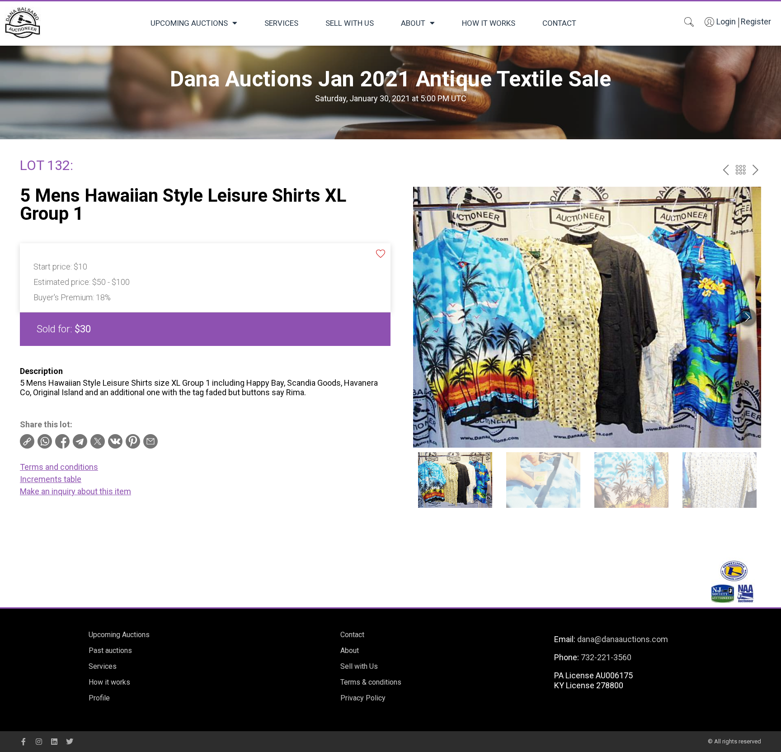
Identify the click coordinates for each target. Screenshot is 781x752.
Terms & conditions (370, 682)
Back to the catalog (740, 169)
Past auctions (110, 650)
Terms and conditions (59, 467)
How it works (488, 23)
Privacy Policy (363, 698)
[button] (748, 317)
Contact (559, 23)
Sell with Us (349, 23)
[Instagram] (38, 741)
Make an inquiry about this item (75, 491)
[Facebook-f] (23, 741)
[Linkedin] (54, 741)
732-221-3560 (606, 657)
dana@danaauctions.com (622, 639)
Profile (99, 698)
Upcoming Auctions (189, 23)
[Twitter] (69, 741)
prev (725, 169)
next (755, 169)
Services (281, 23)
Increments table (50, 479)
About (413, 23)
